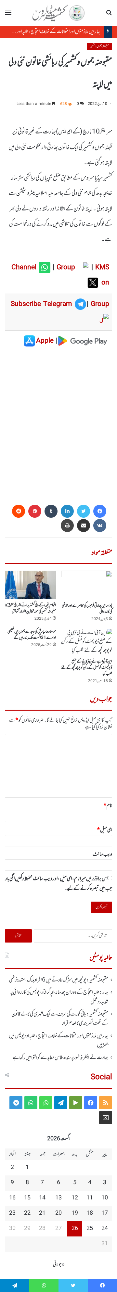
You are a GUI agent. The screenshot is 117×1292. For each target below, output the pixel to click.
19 (75, 1213)
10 (104, 1198)
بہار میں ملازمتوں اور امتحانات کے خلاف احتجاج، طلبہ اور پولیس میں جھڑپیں (58, 1040)
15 (27, 1198)
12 (75, 1198)
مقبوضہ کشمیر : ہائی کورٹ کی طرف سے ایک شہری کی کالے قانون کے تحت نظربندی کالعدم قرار (59, 1019)
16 (12, 1198)
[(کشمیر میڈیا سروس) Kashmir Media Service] (58, 13)
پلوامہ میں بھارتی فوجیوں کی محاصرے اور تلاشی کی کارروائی (87, 609)
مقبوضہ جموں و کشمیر (99, 46)
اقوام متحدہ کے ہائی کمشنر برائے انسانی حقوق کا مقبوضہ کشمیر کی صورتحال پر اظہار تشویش (30, 608)
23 (12, 1213)
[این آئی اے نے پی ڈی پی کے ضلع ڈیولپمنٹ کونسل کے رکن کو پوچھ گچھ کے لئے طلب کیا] (86, 642)
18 (89, 1213)
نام (108, 806)
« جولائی (59, 1265)
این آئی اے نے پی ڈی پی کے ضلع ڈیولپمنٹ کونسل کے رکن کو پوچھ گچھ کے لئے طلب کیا (86, 668)
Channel (25, 267)
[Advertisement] (58, 423)
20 (58, 1213)
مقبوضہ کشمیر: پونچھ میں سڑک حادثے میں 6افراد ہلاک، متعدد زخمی (58, 980)
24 (104, 1229)
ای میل (104, 830)
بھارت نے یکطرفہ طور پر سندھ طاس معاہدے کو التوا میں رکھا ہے (60, 1058)
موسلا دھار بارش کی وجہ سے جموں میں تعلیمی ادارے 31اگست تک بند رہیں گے (31, 635)
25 (89, 1229)
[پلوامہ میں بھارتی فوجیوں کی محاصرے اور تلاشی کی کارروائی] (86, 585)
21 (42, 1213)
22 (27, 1213)
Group (64, 267)
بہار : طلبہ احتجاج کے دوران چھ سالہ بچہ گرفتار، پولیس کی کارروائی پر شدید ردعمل (59, 997)
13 (58, 1198)
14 (42, 1198)
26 (75, 1229)
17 (104, 1213)
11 (89, 1198)
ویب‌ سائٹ (102, 854)
